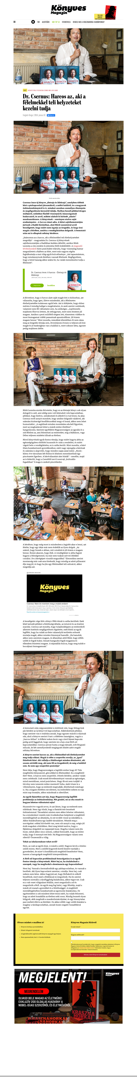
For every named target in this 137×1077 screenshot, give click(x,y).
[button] (14, 22)
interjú (30, 90)
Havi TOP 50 (56, 22)
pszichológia (40, 90)
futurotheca (67, 22)
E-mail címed (76, 927)
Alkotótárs (46, 22)
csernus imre (47, 90)
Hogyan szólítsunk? (77, 935)
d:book (56, 90)
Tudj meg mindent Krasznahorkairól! (100, 17)
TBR (39, 22)
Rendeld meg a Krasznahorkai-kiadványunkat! (89, 22)
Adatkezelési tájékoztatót (86, 948)
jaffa (52, 90)
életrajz (34, 90)
